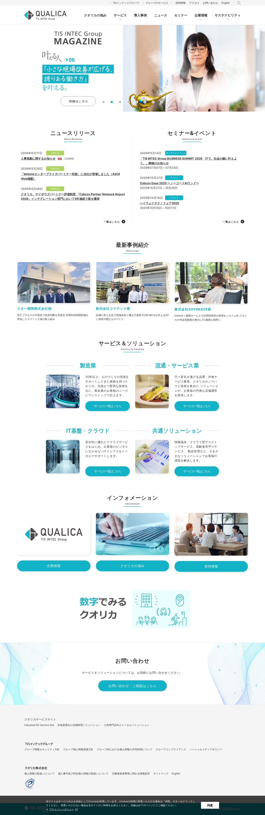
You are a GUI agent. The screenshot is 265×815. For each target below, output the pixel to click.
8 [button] (161, 102)
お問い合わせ (210, 2)
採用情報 (181, 2)
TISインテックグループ (126, 2)
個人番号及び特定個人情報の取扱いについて (83, 773)
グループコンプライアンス (171, 749)
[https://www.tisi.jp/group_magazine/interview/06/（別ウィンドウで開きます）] (132, 68)
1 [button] (103, 102)
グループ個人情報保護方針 (78, 749)
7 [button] (153, 102)
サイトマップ (160, 773)
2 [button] (111, 102)
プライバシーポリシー (61, 809)
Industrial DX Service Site (39, 724)
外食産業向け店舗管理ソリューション (79, 724)
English (226, 2)
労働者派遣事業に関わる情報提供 (131, 773)
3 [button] (120, 102)
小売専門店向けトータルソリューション (126, 724)
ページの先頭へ (227, 711)
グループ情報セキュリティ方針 (42, 749)
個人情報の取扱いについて (39, 773)
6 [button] (144, 102)
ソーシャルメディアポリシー (205, 749)
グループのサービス (157, 2)
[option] (132, 68)
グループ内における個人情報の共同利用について (124, 749)
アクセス (194, 2)
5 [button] (136, 102)
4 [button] (128, 102)
